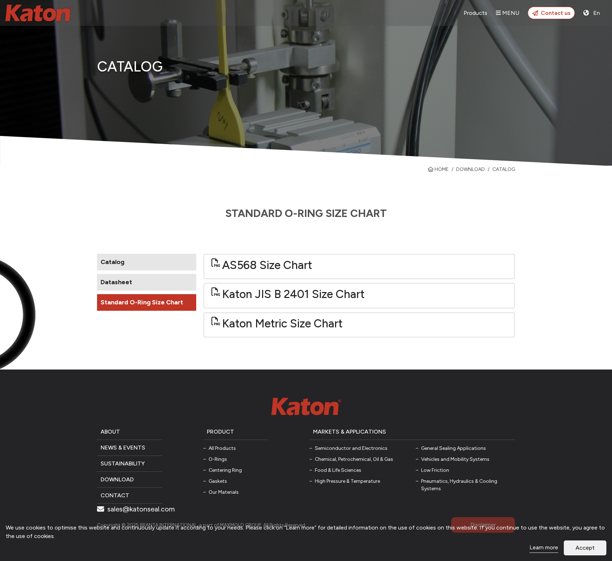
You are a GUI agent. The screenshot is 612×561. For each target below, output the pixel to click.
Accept (585, 547)
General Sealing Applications (453, 448)
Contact (115, 495)
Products (475, 13)
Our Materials (224, 492)
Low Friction (435, 470)
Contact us (556, 13)
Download (117, 479)
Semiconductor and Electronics (351, 448)
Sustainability (123, 463)
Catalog (112, 262)
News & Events (123, 447)
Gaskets (218, 481)
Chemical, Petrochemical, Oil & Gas (354, 459)
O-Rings (218, 459)
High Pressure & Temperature (347, 481)
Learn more (543, 547)
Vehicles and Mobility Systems (455, 459)
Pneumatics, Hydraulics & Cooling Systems (459, 485)
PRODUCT (220, 431)
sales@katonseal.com (140, 509)
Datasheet (116, 282)
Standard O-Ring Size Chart (142, 302)
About (110, 431)
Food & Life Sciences (338, 470)
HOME (441, 169)
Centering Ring (225, 470)
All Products (222, 448)
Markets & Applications (349, 431)
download (470, 169)
